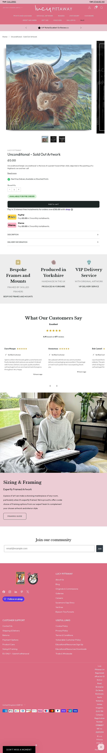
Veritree (59, 607)
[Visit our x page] (28, 592)
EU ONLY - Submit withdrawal (16, 653)
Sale (82, 20)
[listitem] (53, 27)
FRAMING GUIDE (15, 516)
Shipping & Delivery (11, 630)
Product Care (9, 644)
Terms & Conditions (64, 635)
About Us (60, 579)
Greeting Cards (30, 20)
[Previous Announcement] (26, 28)
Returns (6, 635)
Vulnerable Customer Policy (68, 640)
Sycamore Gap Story (65, 602)
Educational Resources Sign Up (69, 644)
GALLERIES (11, 2)
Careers (59, 598)
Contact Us (7, 626)
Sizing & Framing (10, 649)
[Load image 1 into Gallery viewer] (45, 139)
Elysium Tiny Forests (65, 612)
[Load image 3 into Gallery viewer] (62, 139)
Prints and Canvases (23, 16)
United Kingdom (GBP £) (11, 7)
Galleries (71, 20)
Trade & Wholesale (64, 653)
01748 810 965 (98, 2)
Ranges (61, 16)
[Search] (101, 7)
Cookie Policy (62, 626)
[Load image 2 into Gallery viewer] (53, 139)
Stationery (74, 16)
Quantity (12, 185)
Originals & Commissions (67, 589)
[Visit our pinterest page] (22, 592)
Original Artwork (45, 16)
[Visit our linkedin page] (16, 592)
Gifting (45, 20)
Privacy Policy (62, 630)
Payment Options (10, 640)
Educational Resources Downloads (71, 649)
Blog (58, 584)
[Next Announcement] (81, 28)
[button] (19, 749)
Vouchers (57, 20)
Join (100, 548)
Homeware (89, 16)
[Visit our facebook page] (4, 592)
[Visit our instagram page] (10, 592)
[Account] (89, 7)
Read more (12, 173)
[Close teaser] (36, 745)
